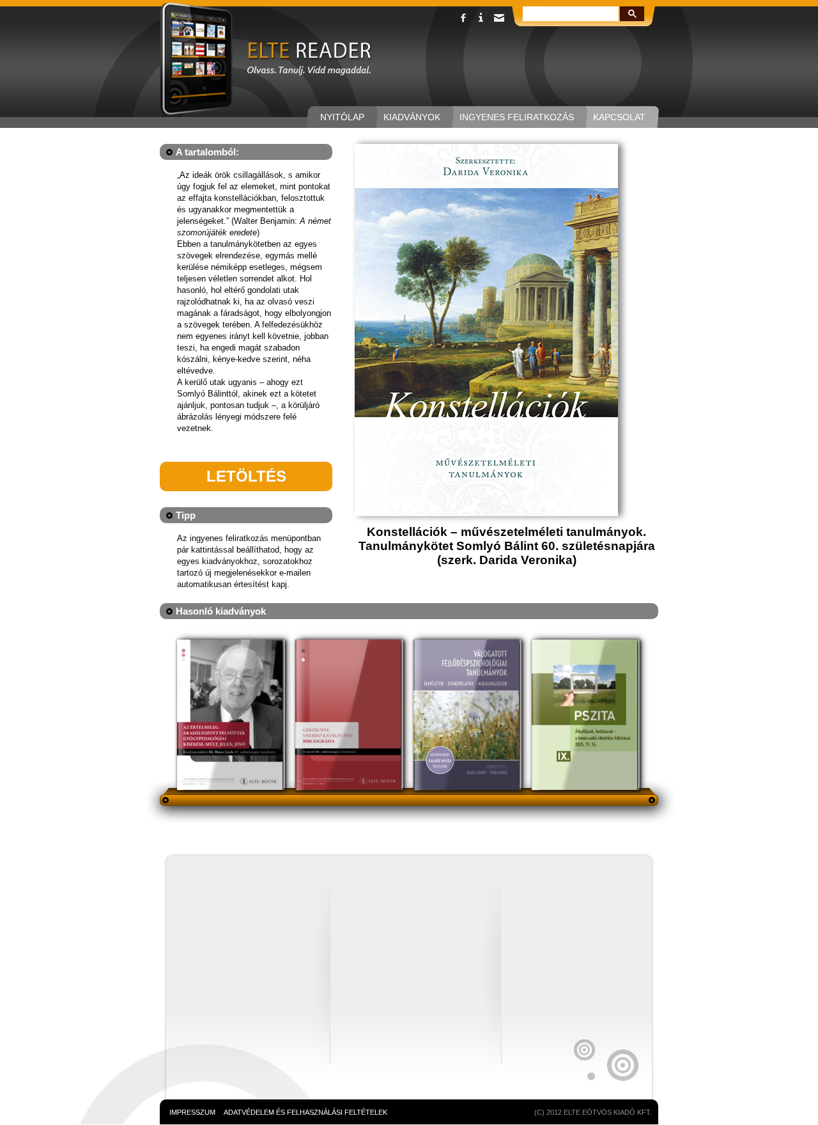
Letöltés (246, 476)
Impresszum (192, 1112)
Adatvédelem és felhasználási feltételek (305, 1112)
